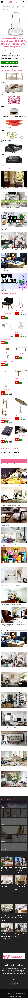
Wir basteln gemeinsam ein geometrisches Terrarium (12, 290)
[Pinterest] (26, 2)
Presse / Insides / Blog (17, 991)
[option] (14, 84)
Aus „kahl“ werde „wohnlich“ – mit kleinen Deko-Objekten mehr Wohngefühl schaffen (12, 689)
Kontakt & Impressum (20, 993)
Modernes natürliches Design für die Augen (11, 485)
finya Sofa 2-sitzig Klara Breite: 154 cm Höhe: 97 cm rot (12, 164)
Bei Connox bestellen (9, 63)
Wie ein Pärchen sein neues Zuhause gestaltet (12, 708)
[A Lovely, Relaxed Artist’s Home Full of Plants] (7, 879)
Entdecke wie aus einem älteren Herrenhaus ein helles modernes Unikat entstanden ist (14, 249)
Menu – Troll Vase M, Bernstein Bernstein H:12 (10, 116)
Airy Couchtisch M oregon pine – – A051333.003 (11, 92)
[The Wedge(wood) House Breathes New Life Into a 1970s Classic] (21, 879)
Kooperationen (6, 993)
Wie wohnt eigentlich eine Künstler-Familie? (11, 787)
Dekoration (8, 6)
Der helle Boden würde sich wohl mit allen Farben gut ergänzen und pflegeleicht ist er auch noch (14, 585)
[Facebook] (21, 2)
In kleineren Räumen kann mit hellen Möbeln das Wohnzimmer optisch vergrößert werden (12, 504)
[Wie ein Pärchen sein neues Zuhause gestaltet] (21, 927)
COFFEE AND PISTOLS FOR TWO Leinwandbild (11, 140)
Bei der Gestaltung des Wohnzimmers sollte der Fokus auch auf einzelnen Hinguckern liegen (14, 625)
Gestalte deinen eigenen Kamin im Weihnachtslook (10, 208)
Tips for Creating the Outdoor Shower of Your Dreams (6, 868)
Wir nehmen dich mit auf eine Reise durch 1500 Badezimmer (14, 188)
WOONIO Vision (7, 991)
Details (10, 317)
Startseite (3, 6)
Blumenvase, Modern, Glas (6, 105)
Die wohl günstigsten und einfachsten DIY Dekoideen (12, 228)
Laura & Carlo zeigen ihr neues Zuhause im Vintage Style (12, 269)
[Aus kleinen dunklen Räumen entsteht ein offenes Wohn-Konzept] (21, 908)
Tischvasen (15, 6)
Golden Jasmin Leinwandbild (7, 128)
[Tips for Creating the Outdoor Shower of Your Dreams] (7, 861)
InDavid (12, 993)
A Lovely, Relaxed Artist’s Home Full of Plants (6, 886)
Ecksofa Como (4, 152)
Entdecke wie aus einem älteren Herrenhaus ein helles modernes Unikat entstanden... (7, 936)
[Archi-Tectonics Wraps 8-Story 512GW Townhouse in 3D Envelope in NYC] (21, 861)
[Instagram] (24, 2)
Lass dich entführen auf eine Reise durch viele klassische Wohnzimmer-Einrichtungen (14, 728)
